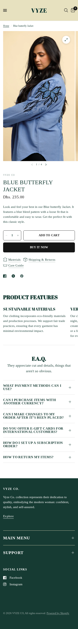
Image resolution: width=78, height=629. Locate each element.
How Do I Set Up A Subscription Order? (33, 444)
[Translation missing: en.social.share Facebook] (5, 276)
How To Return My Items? (28, 457)
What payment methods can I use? (32, 387)
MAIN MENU (16, 538)
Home (6, 25)
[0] (72, 10)
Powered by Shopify (58, 613)
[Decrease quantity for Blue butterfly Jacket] (6, 235)
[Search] (66, 10)
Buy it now (39, 247)
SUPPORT (13, 552)
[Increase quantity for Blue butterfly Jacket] (18, 235)
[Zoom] (66, 40)
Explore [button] (8, 516)
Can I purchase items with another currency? (29, 401)
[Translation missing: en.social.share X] (14, 276)
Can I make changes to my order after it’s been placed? (33, 415)
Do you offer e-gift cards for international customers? (33, 430)
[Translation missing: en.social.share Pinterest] (22, 276)
